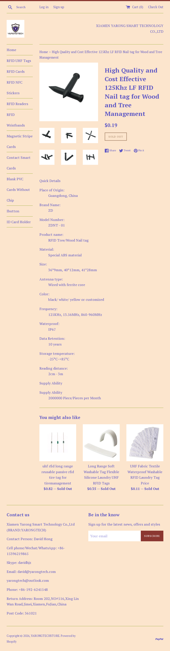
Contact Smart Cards (19, 163)
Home (11, 49)
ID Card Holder (19, 221)
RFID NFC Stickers (14, 87)
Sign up (58, 7)
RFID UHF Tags (19, 60)
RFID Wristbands (16, 120)
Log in (43, 7)
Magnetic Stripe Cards (20, 141)
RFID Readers (17, 103)
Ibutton (13, 211)
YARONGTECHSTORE (45, 636)
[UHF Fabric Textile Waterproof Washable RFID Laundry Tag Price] (144, 442)
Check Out (155, 7)
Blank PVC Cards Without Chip (18, 190)
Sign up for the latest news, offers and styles (124, 524)
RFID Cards (16, 71)
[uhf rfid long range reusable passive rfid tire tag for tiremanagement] (57, 442)
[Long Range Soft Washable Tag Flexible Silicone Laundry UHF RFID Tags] (101, 442)
